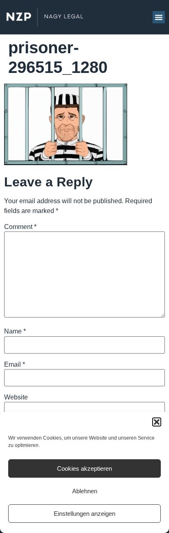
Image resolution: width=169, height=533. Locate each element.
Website (16, 397)
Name (15, 331)
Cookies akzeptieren (84, 468)
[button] (157, 422)
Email (14, 364)
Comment (20, 227)
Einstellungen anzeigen (84, 513)
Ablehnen (84, 491)
